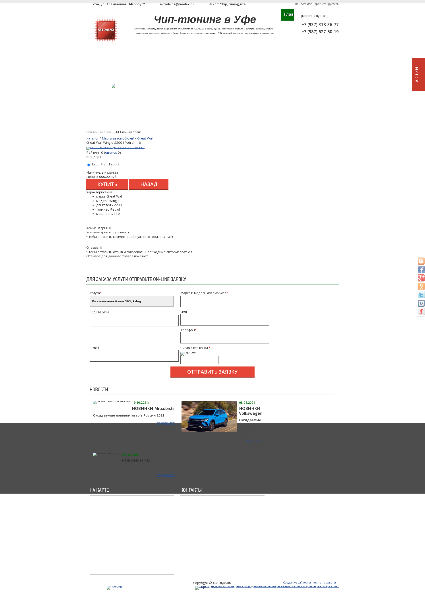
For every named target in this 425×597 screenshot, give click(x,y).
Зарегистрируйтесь (326, 4)
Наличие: (93, 172)
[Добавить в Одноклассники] (421, 286)
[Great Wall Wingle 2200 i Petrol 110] (115, 147)
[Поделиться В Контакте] (421, 303)
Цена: (90, 176)
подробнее (166, 423)
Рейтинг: (93, 152)
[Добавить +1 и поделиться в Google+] (421, 277)
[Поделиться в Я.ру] (421, 311)
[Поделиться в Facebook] (421, 269)
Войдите (300, 4)
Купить (107, 184)
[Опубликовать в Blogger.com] (421, 261)
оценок (111, 152)
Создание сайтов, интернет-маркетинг (311, 582)
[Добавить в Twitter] (421, 294)
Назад (148, 184)
